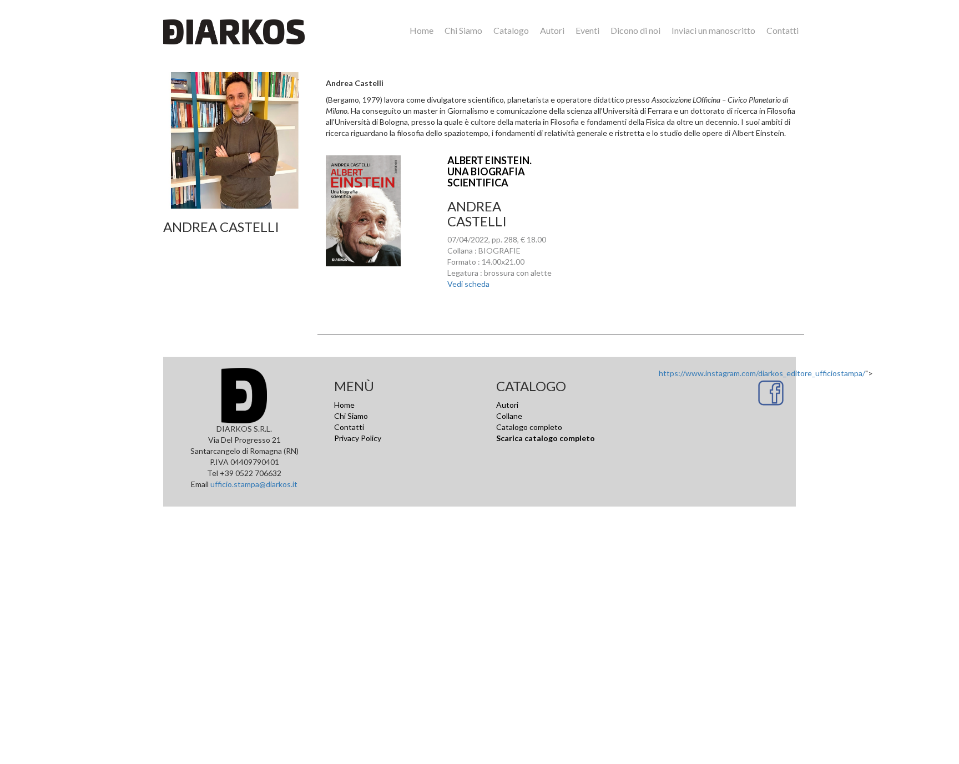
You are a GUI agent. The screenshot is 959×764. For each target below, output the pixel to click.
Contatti (782, 30)
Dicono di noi (635, 30)
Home (421, 30)
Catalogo (511, 30)
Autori (552, 30)
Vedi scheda (468, 284)
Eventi (587, 30)
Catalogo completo (529, 427)
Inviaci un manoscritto (713, 30)
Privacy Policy (357, 438)
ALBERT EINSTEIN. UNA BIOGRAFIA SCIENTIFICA (489, 171)
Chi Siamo (463, 30)
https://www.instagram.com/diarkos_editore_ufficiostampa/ (762, 373)
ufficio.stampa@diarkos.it (253, 484)
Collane (509, 416)
